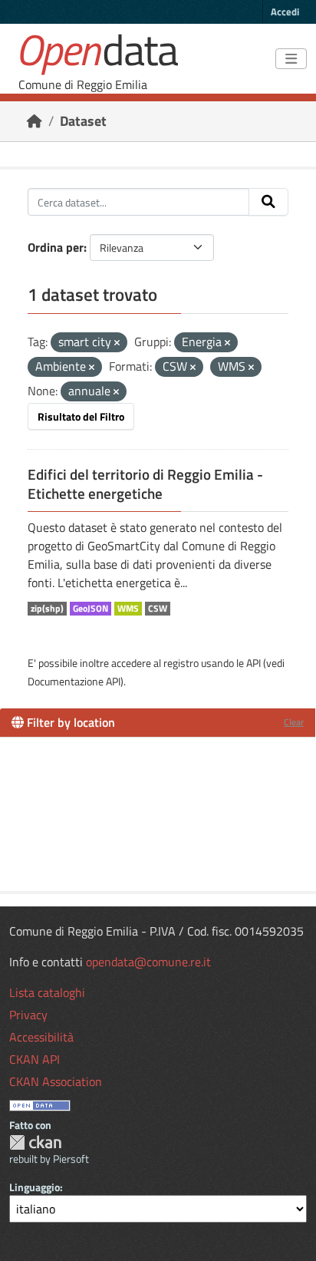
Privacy (28, 1014)
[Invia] (268, 202)
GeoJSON (90, 609)
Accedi (285, 11)
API (253, 663)
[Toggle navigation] (291, 59)
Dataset (83, 121)
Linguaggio (34, 1187)
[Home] (34, 121)
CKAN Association (55, 1081)
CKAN (35, 1142)
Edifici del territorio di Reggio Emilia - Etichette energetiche (145, 484)
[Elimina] (117, 343)
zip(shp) (47, 609)
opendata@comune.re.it (148, 961)
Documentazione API (74, 681)
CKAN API (34, 1059)
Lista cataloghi (47, 992)
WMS (128, 609)
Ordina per (56, 247)
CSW (157, 609)
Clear (294, 722)
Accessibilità (41, 1037)
